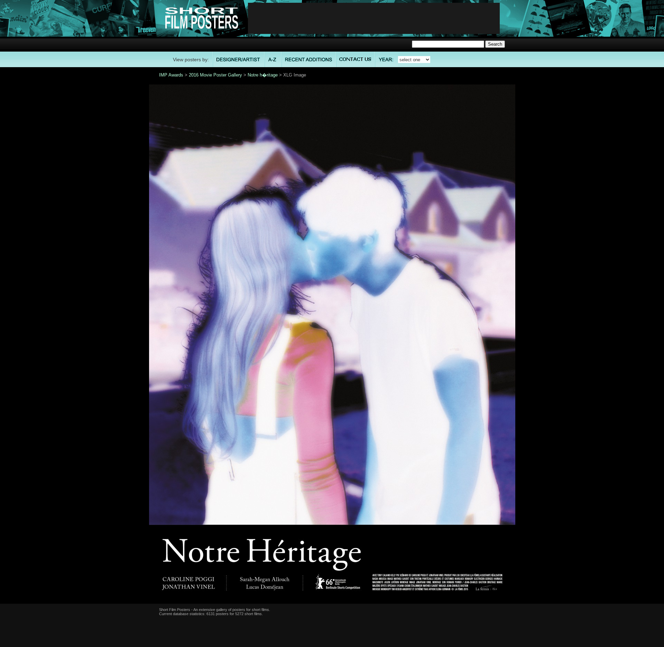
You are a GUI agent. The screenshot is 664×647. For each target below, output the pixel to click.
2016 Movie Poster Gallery (215, 75)
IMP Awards (171, 75)
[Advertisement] (374, 18)
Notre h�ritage (263, 75)
